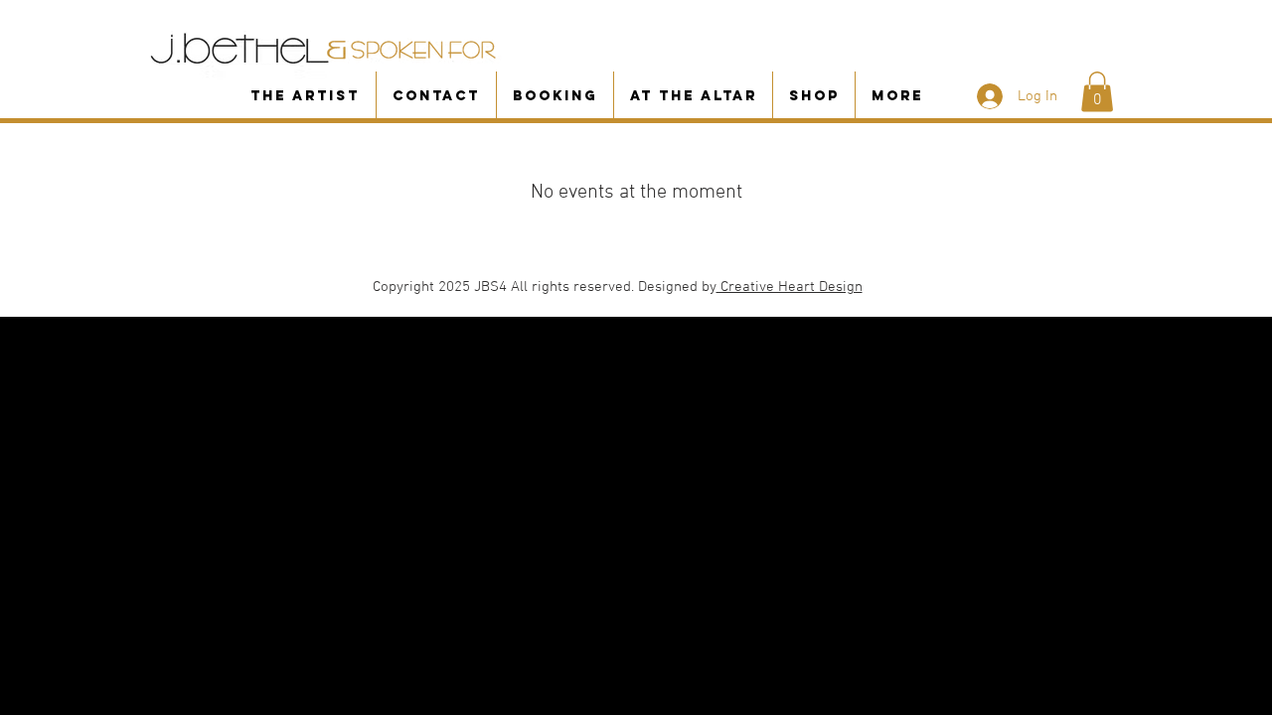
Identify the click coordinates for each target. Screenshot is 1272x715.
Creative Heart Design (789, 287)
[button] (1097, 92)
